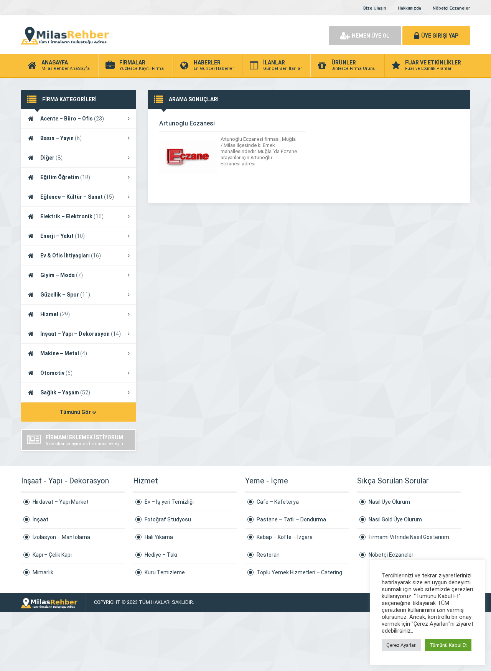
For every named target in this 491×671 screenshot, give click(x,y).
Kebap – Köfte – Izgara (285, 537)
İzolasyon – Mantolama (61, 537)
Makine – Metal (63, 353)
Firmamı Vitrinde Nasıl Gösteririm (409, 537)
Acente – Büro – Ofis (72, 118)
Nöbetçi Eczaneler (451, 8)
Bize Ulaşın (374, 8)
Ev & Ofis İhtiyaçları (70, 255)
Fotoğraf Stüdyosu (168, 519)
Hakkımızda (409, 8)
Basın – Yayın (61, 138)
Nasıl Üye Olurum (389, 502)
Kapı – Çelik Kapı (52, 555)
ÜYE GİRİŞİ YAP (439, 36)
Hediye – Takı (161, 555)
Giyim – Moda (61, 275)
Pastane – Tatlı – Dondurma (291, 519)
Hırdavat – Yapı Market (61, 502)
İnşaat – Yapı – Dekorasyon (80, 334)
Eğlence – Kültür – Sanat (77, 197)
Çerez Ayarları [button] (401, 645)
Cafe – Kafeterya (278, 502)
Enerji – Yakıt (62, 236)
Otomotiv (56, 373)
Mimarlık (43, 572)
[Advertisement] (234, 34)
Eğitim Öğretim (65, 177)
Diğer (51, 158)
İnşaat (40, 519)
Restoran (268, 555)
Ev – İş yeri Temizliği (169, 502)
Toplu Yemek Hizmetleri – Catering (299, 572)
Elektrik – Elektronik (72, 216)
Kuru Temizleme (165, 572)
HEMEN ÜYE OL (370, 36)
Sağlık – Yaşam (65, 392)
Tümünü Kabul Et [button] (448, 645)
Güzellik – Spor (65, 295)
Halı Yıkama (159, 537)
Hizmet (55, 314)
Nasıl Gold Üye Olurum (395, 519)
